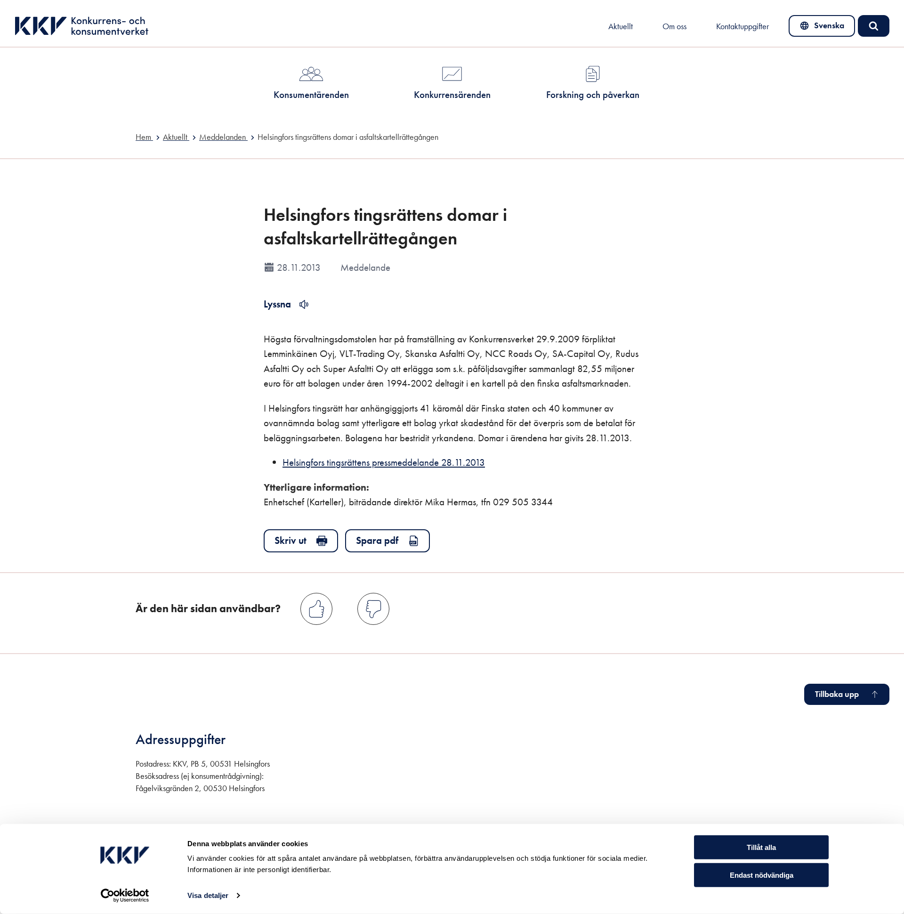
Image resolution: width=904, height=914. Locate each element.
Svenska (822, 27)
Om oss (674, 26)
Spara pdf (377, 540)
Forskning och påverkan (592, 94)
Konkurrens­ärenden (452, 94)
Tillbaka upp (837, 694)
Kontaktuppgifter (742, 26)
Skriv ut (290, 540)
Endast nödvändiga (761, 875)
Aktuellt (620, 26)
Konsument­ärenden (311, 94)
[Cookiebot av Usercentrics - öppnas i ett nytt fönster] (125, 896)
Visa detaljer (207, 895)
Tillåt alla (761, 847)
